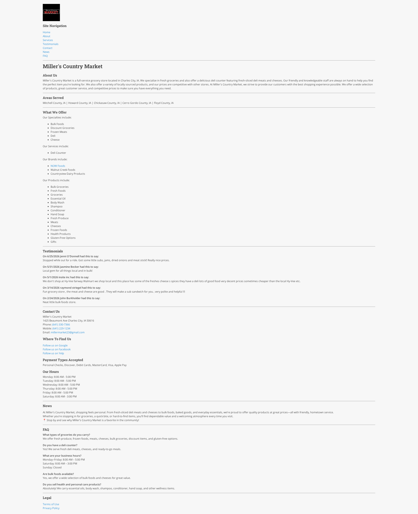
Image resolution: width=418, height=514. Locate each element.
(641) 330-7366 (61, 324)
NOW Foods (58, 166)
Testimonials (50, 44)
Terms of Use (51, 504)
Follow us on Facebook (57, 349)
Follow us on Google (55, 345)
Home (46, 32)
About (46, 36)
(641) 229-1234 (61, 328)
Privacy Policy (51, 508)
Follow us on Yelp (53, 353)
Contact (47, 48)
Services (48, 40)
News (46, 52)
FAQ (45, 56)
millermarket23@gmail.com (68, 332)
